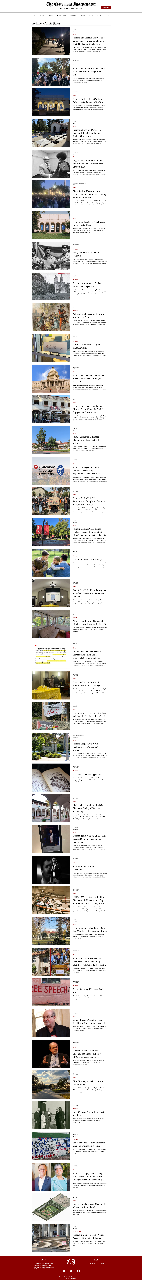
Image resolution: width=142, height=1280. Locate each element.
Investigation (77, 1231)
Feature (75, 65)
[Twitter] (71, 1271)
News (74, 34)
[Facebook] (78, 1271)
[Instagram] (63, 1271)
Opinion (75, 157)
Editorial (75, 863)
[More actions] (106, 30)
